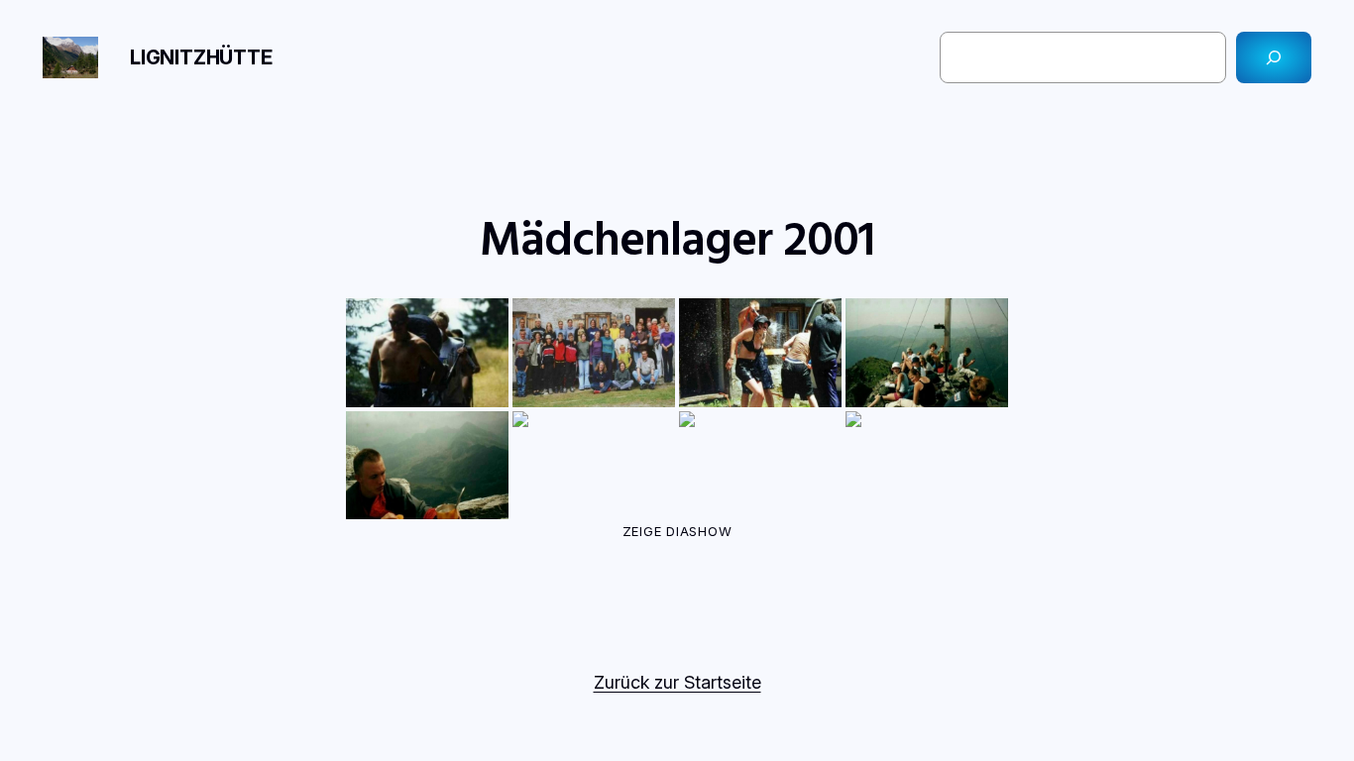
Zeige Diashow (677, 531)
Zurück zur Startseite (677, 682)
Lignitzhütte (201, 57)
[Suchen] (1273, 57)
